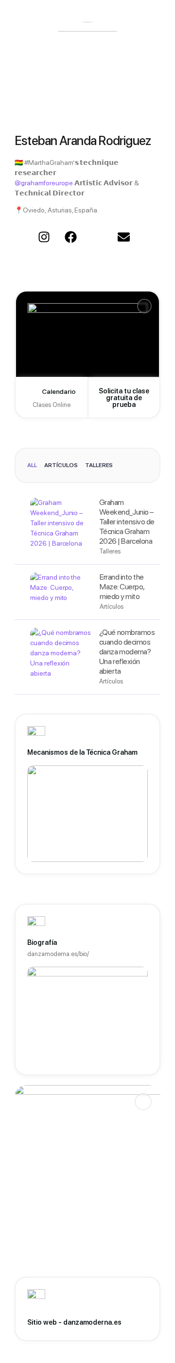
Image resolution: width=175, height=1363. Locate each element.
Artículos (61, 465)
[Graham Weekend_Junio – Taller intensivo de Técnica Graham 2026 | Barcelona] (61, 527)
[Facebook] (70, 237)
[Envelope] (124, 237)
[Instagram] (44, 237)
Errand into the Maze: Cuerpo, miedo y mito (122, 586)
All (32, 465)
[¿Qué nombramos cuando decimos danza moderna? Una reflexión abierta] (61, 657)
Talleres (99, 465)
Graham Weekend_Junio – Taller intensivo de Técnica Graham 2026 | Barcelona (127, 522)
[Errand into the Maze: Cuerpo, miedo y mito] (61, 592)
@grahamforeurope (44, 183)
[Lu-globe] (97, 237)
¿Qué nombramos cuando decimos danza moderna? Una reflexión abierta (127, 652)
